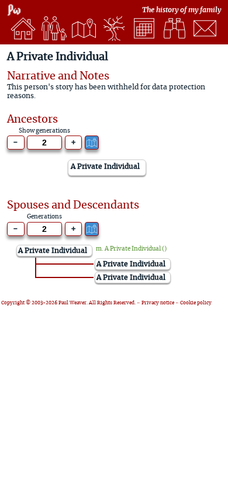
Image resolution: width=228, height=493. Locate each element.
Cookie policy (196, 303)
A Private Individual (133, 249)
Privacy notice (157, 303)
